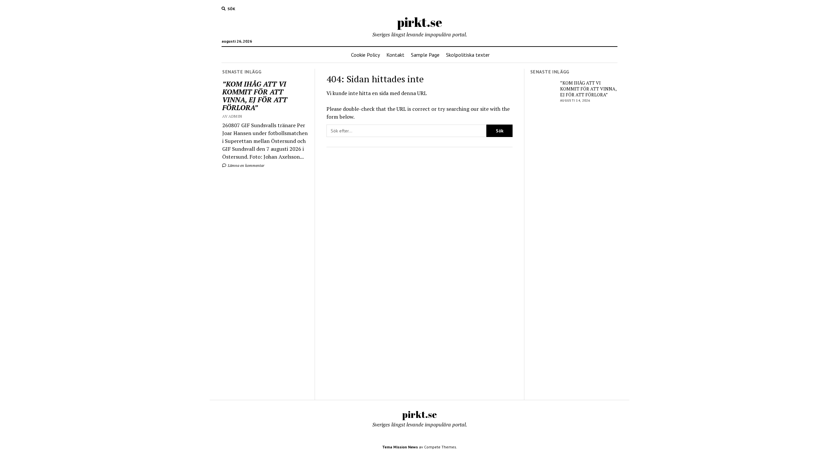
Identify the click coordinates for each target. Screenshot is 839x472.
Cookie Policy (365, 54)
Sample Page (425, 54)
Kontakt (395, 54)
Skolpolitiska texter (468, 54)
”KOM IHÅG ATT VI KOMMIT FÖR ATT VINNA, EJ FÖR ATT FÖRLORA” (254, 95)
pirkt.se (419, 22)
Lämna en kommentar (245, 165)
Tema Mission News (400, 446)
